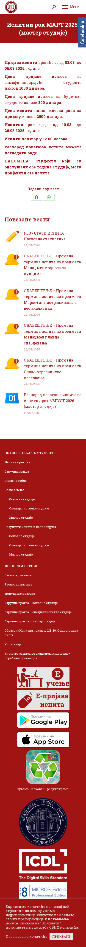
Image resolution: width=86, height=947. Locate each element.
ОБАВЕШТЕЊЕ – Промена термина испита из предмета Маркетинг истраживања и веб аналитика (52, 299)
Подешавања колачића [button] (26, 937)
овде (32, 152)
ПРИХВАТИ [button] (61, 936)
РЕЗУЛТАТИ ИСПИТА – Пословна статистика (45, 236)
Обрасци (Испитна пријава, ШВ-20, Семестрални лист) (41, 632)
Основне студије (22, 499)
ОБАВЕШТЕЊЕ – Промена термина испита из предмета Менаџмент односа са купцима (52, 264)
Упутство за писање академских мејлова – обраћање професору (37, 655)
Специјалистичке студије (29, 508)
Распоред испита (18, 575)
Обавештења (14, 490)
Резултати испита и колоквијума (30, 527)
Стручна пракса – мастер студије (30, 621)
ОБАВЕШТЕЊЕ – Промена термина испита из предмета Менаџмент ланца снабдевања (52, 334)
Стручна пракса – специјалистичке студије (38, 612)
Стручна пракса (17, 471)
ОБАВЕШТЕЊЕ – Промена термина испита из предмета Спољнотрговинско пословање (52, 369)
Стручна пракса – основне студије (31, 603)
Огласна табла (16, 481)
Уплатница (13, 644)
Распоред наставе (18, 584)
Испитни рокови (18, 462)
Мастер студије (21, 517)
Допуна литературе (20, 593)
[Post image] (12, 236)
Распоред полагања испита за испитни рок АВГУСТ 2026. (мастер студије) (52, 400)
